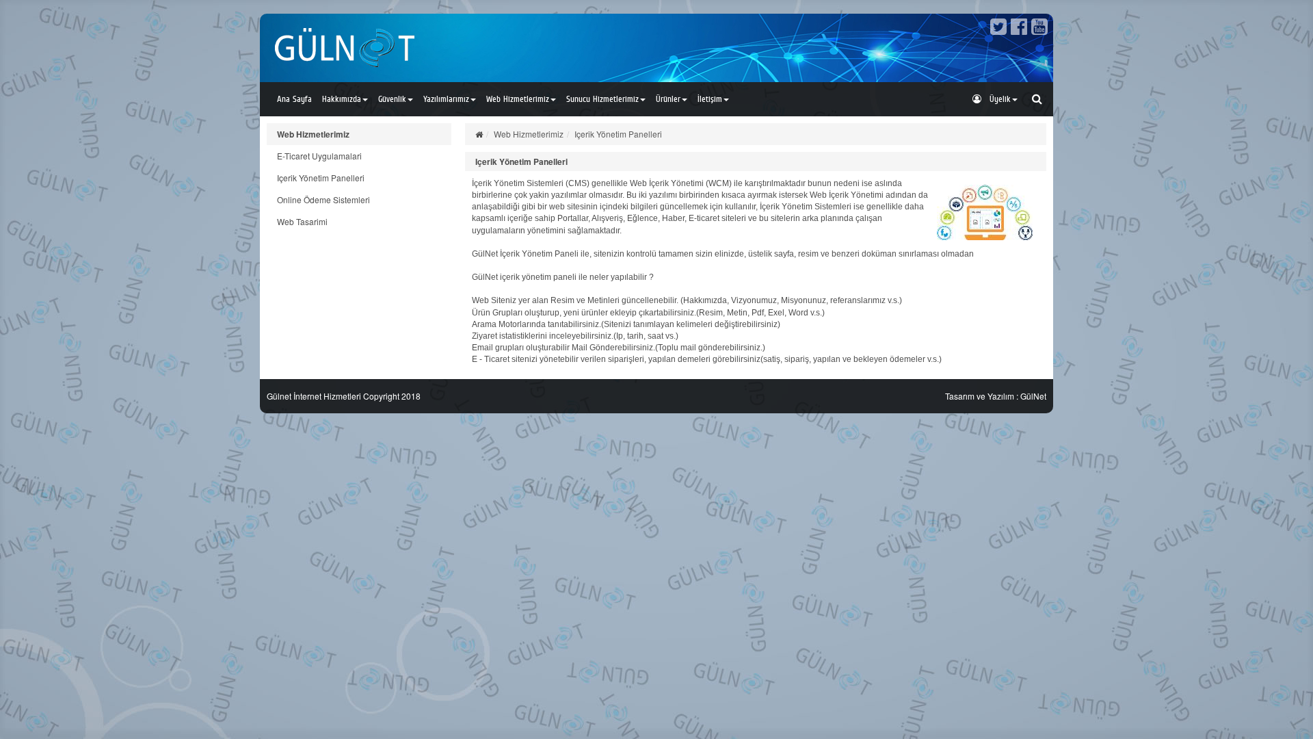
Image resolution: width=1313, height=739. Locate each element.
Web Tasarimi (302, 221)
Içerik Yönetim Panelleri (320, 177)
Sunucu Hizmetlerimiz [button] (602, 99)
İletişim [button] (710, 99)
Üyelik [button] (996, 99)
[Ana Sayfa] (479, 134)
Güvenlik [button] (392, 99)
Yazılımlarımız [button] (446, 99)
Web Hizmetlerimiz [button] (517, 99)
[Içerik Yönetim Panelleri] (984, 212)
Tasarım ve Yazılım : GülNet (995, 396)
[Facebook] (1019, 29)
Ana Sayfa (294, 99)
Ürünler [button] (668, 99)
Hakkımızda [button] (341, 99)
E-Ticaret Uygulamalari (319, 155)
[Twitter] (998, 29)
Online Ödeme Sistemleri (323, 199)
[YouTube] (1039, 29)
